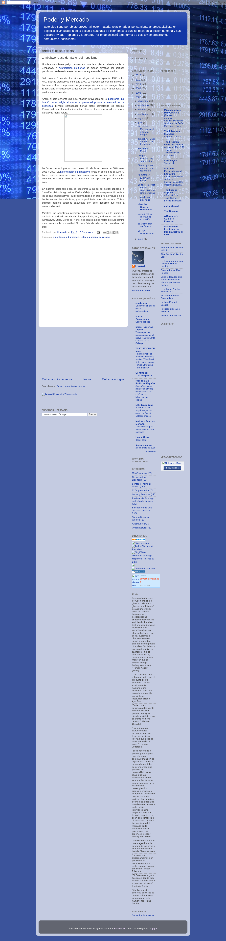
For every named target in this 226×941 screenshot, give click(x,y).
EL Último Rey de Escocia (145, 225)
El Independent (144, 405)
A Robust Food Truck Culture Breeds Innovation (172, 198)
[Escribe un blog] (107, 232)
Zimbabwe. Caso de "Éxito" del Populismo (146, 141)
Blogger (153, 928)
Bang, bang (141, 440)
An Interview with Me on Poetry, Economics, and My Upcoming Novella (174, 180)
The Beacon (171, 211)
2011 (138, 80)
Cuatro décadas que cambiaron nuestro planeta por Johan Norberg (171, 281)
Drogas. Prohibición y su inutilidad (146, 158)
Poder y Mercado (66, 19)
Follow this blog (172, 468)
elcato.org (141, 303)
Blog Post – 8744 (172, 136)
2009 (139, 88)
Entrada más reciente (57, 379)
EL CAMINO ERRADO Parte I (144, 178)
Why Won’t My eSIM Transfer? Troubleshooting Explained (174, 151)
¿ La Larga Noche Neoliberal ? (170, 290)
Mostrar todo (151, 452)
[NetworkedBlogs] (172, 463)
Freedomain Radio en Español (146, 382)
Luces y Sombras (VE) (144, 494)
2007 (139, 97)
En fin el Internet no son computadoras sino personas (146, 189)
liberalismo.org (144, 445)
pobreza (93, 237)
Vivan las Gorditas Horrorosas (145, 207)
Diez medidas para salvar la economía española (145, 429)
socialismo (104, 237)
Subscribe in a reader (143, 915)
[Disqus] (83, 282)
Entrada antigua (113, 379)
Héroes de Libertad (171, 315)
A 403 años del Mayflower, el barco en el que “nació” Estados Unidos (145, 411)
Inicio (87, 379)
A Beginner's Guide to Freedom (171, 219)
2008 (139, 93)
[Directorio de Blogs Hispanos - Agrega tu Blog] (144, 562)
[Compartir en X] (111, 232)
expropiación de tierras (72, 68)
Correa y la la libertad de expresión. (145, 217)
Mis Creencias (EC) (142, 473)
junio (141, 239)
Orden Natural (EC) (142, 527)
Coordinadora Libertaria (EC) (139, 478)
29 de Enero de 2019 (145, 447)
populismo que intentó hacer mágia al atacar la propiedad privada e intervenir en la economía (83, 102)
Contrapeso (142, 373)
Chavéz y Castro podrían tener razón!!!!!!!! (146, 168)
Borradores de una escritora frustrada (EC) (142, 510)
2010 (139, 84)
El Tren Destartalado (146, 232)
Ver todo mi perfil (141, 290)
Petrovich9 (119, 928)
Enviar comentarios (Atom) (71, 386)
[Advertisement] (83, 352)
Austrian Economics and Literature (173, 171)
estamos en (149, 579)
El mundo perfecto (144, 375)
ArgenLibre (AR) (140, 524)
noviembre (144, 105)
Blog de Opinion (146, 585)
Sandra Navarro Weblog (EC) (140, 518)
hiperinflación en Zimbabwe (75, 171)
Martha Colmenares (142, 317)
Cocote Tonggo (143, 322)
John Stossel (171, 206)
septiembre (144, 114)
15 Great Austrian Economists (170, 297)
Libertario (140, 266)
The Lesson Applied (171, 191)
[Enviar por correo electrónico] (104, 232)
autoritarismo (60, 237)
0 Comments (86, 232)
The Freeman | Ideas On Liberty (173, 143)
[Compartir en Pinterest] (117, 232)
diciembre (143, 101)
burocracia (73, 237)
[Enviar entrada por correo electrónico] (98, 232)
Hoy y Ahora (142, 437)
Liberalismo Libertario (144, 198)
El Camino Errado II (143, 150)
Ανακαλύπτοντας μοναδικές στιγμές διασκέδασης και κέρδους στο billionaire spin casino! (144, 393)
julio (140, 122)
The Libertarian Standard (172, 132)
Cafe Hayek (170, 160)
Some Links (170, 163)
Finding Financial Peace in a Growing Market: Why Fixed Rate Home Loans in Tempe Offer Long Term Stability (145, 361)
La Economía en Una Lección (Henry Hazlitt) (172, 264)
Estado (84, 237)
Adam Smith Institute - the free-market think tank (173, 230)
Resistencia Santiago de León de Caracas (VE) (143, 501)
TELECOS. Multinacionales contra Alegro (146, 130)
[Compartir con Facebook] (114, 232)
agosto (142, 118)
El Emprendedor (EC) (143, 490)
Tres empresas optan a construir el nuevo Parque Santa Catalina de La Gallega (145, 338)
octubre (142, 109)
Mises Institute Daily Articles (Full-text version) (172, 114)
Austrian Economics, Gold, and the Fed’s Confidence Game (174, 123)
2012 (139, 75)
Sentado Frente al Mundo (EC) (141, 485)
